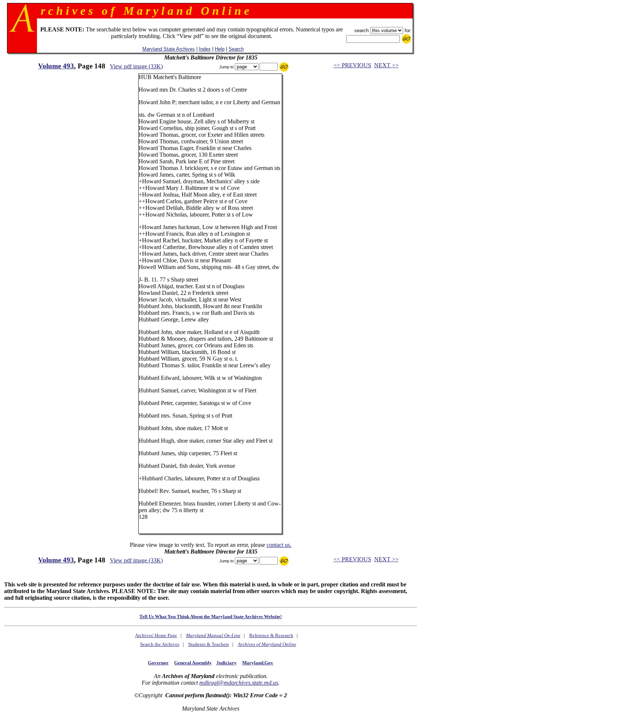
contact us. (279, 545)
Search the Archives (159, 644)
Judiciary (226, 662)
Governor (158, 662)
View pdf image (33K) (136, 66)
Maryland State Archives (168, 49)
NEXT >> (386, 65)
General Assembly (193, 662)
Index (205, 49)
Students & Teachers (208, 644)
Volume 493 (56, 66)
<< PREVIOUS (352, 65)
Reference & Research (271, 635)
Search (236, 49)
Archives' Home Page (156, 635)
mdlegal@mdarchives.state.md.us (238, 683)
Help (219, 49)
